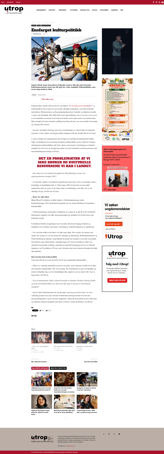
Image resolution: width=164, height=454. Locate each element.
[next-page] (66, 418)
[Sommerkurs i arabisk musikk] (86, 337)
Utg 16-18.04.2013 (46, 25)
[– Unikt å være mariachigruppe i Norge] (41, 337)
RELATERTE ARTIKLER (40, 368)
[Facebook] (104, 434)
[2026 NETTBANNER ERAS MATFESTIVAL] (117, 141)
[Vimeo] (119, 434)
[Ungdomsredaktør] (117, 241)
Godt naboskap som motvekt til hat (63, 346)
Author (34, 95)
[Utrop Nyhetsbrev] (117, 291)
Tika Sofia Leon (37, 34)
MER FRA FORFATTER (58, 368)
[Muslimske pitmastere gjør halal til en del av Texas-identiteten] (64, 402)
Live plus (38, 23)
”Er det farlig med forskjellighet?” (81, 105)
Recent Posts (42, 95)
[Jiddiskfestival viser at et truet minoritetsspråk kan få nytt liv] (41, 379)
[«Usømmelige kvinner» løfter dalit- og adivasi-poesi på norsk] (87, 402)
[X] (114, 434)
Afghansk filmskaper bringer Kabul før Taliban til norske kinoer (40, 412)
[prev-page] (63, 418)
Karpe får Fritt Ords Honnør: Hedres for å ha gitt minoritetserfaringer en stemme (64, 390)
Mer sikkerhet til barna (39, 362)
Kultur (38, 25)
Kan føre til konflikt (90, 362)
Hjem (32, 23)
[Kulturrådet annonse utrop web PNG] (117, 191)
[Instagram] (109, 434)
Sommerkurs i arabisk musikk (84, 346)
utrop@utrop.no (70, 446)
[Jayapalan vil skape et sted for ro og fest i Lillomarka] (87, 379)
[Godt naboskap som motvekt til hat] (64, 337)
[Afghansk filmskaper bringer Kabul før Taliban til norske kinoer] (41, 402)
